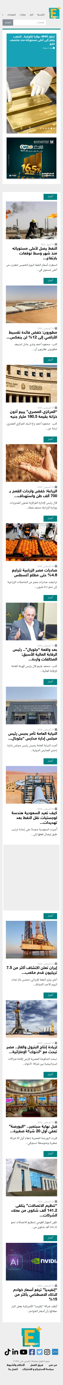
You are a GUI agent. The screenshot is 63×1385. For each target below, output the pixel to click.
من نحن (53, 1365)
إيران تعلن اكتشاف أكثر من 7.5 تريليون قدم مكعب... (31, 970)
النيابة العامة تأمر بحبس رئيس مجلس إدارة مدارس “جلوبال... (32, 736)
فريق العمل (36, 1365)
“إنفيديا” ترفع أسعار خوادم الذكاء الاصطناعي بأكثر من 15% (35, 1295)
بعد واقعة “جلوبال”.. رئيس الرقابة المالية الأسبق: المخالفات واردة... (35, 655)
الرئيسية (41, 15)
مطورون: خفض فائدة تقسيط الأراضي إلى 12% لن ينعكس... (32, 335)
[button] (30, 128)
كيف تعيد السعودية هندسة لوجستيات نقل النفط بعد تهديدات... (34, 818)
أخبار (31, 15)
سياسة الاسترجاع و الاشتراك (38, 1369)
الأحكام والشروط (16, 1365)
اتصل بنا (13, 1369)
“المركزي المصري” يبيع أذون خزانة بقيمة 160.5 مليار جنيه (33, 414)
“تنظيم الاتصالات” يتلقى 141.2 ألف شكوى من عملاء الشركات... (34, 1211)
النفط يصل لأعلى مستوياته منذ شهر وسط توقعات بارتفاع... (34, 253)
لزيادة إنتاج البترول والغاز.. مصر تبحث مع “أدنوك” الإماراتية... (31, 1050)
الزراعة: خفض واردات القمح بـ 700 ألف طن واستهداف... (33, 494)
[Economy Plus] (54, 13)
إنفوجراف (11, 15)
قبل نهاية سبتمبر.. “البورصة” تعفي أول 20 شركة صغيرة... (33, 1129)
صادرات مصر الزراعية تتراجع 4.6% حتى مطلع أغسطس (34, 573)
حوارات (23, 15)
